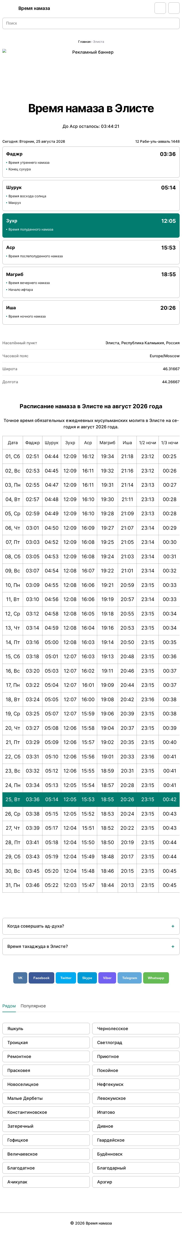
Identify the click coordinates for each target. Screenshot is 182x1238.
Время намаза (34, 8)
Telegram (129, 978)
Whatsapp (156, 978)
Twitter (65, 978)
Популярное (33, 1005)
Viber (107, 978)
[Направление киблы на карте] (160, 8)
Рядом (9, 1005)
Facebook (41, 978)
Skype (87, 978)
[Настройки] (174, 8)
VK (20, 978)
